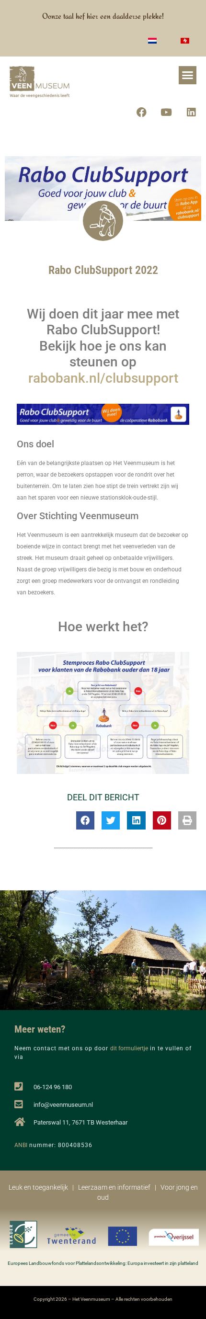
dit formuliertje (129, 1048)
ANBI (20, 1145)
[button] (188, 75)
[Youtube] (166, 112)
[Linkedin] (191, 112)
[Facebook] (141, 112)
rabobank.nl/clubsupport (103, 378)
